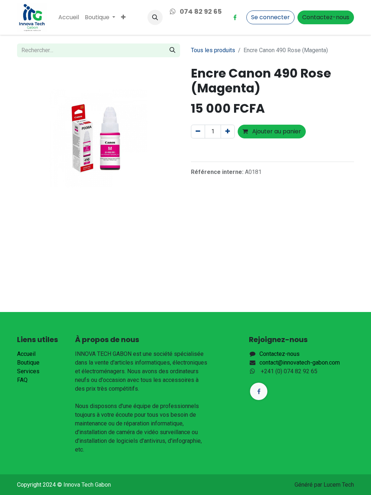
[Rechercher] (172, 50)
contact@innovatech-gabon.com (299, 362)
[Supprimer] (198, 131)
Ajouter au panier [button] (276, 131)
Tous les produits (213, 50)
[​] (235, 17)
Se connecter (270, 17)
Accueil (26, 353)
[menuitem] (68, 17)
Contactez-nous (325, 17)
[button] (155, 17)
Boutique (28, 362)
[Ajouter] (228, 131)
